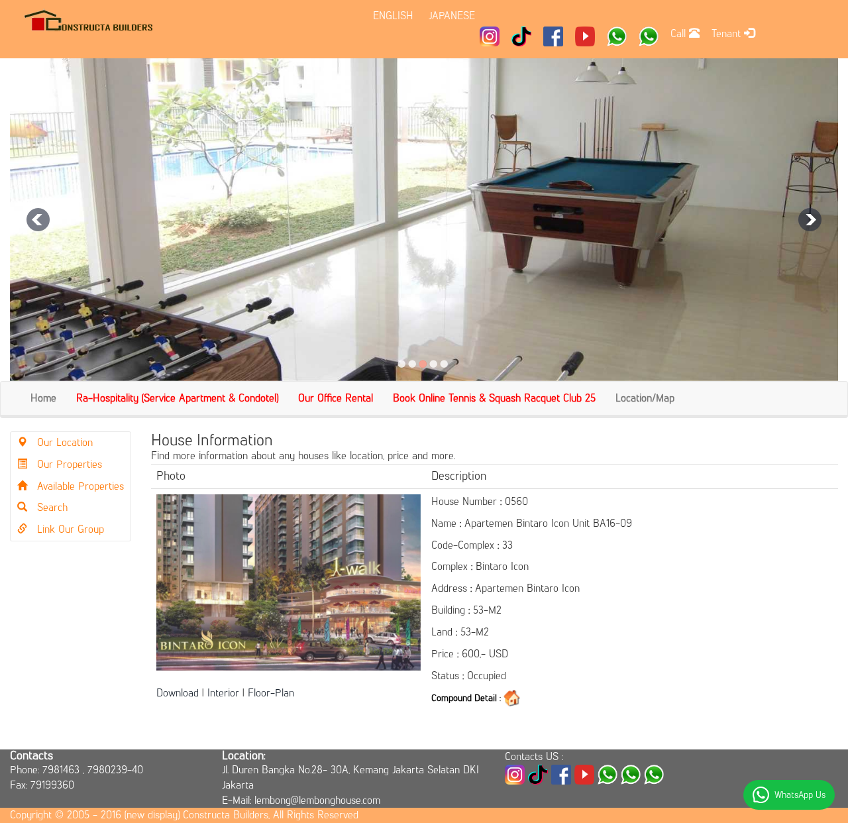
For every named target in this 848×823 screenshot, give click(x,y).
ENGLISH (393, 15)
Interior (223, 692)
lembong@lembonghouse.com (317, 800)
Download (177, 692)
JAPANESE (452, 15)
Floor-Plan (271, 692)
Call (679, 33)
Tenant (728, 33)
